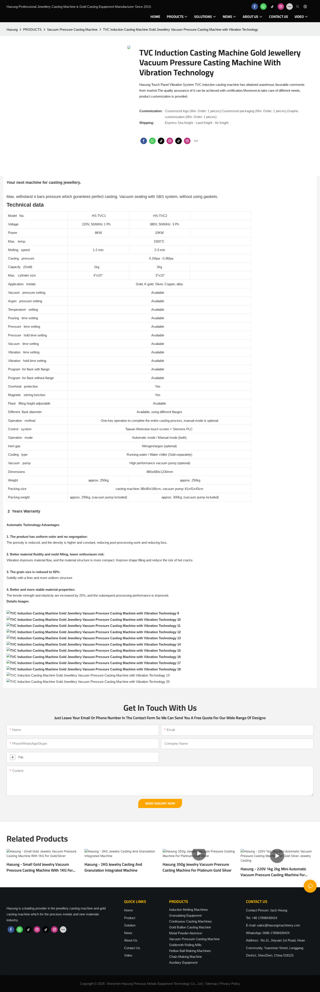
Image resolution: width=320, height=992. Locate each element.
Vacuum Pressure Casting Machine (72, 29)
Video (128, 955)
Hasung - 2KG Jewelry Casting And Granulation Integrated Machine (113, 867)
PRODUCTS (32, 29)
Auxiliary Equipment (183, 962)
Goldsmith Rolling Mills (185, 945)
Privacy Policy (230, 983)
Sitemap (211, 983)
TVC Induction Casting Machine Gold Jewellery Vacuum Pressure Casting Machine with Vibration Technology (180, 29)
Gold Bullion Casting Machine (190, 927)
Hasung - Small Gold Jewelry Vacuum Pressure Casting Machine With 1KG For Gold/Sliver (40, 867)
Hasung (12, 29)
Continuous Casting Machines (190, 921)
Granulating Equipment (185, 915)
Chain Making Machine (185, 956)
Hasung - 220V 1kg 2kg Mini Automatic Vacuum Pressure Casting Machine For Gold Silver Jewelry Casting (273, 872)
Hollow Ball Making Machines (190, 951)
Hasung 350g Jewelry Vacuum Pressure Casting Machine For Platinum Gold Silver (197, 867)
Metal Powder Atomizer (185, 933)
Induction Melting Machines (188, 909)
